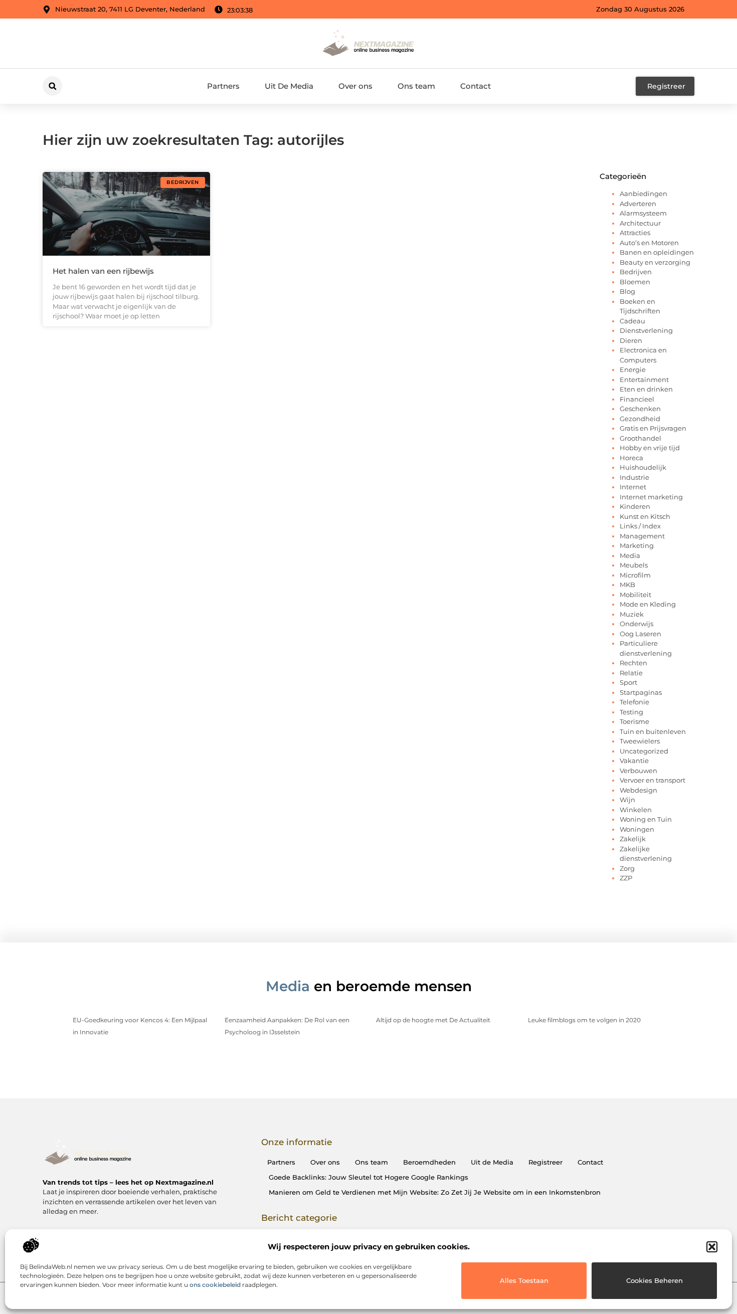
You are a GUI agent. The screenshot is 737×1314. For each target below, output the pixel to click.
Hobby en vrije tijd (650, 448)
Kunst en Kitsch (645, 516)
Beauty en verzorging (655, 262)
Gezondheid (640, 419)
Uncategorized (644, 751)
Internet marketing (651, 497)
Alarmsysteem (643, 213)
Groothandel (640, 438)
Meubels (634, 565)
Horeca (631, 458)
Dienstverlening (646, 330)
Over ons (355, 86)
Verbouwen (638, 771)
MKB (627, 585)
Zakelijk (633, 839)
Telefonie (634, 702)
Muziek (632, 614)
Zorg (627, 868)
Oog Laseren (640, 634)
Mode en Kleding (648, 604)
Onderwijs (636, 624)
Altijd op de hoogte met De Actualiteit (433, 1020)
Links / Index (640, 526)
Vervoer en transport (652, 780)
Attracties (635, 233)
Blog (627, 291)
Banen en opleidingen (657, 252)
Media (630, 555)
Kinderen (635, 506)
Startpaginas (641, 692)
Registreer (545, 1162)
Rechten (633, 663)
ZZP (626, 878)
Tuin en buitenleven (653, 731)
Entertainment (644, 380)
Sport (628, 682)
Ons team (416, 86)
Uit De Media (289, 86)
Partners (223, 86)
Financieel (637, 399)
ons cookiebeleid (215, 1284)
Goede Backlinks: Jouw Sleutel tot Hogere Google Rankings (368, 1177)
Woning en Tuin (646, 819)
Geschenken (640, 409)
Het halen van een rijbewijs (103, 271)
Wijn (627, 800)
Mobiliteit (635, 595)
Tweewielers (640, 741)
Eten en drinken (646, 389)
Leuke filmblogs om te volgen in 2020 (584, 1020)
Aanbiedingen (643, 194)
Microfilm (635, 575)
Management (642, 536)
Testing (631, 712)
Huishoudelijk (643, 467)
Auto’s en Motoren (649, 243)
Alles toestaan (524, 1280)
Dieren (631, 340)
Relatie (631, 673)
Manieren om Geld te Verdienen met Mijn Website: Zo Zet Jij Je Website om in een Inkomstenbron (435, 1192)
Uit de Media (492, 1162)
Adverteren (638, 204)
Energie (633, 369)
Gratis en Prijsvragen (653, 428)
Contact (475, 86)
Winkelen (636, 810)
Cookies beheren (654, 1280)
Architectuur (640, 223)
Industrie (634, 477)
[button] (712, 1247)
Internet (633, 487)
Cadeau (632, 321)
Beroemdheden (429, 1162)
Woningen (637, 829)
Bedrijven (636, 272)
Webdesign (638, 790)
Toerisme (634, 721)
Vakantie (634, 761)
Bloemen (635, 282)
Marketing (637, 545)
